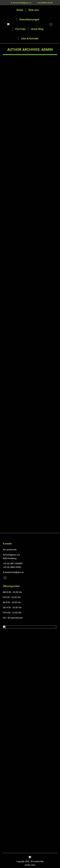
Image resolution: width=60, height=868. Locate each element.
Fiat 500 (12, 289)
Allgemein (11, 230)
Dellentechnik (12, 294)
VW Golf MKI (15, 409)
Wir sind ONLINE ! (19, 225)
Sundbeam (14, 512)
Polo (10, 106)
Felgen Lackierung (19, 206)
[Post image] (30, 83)
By (45, 112)
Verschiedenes (13, 346)
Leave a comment (29, 115)
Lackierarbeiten (32, 112)
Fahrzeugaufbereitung (16, 112)
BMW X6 (12, 340)
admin (47, 50)
